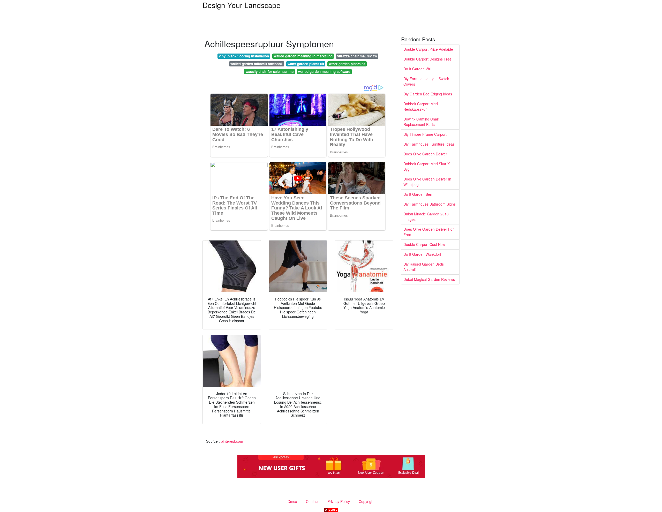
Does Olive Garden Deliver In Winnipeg (427, 181)
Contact (312, 501)
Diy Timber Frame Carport (425, 134)
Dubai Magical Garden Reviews (429, 279)
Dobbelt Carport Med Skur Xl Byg (426, 166)
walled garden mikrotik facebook (256, 63)
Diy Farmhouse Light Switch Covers (426, 81)
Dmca (292, 501)
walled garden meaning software (324, 71)
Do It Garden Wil (417, 68)
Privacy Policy (338, 501)
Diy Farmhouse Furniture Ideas (429, 144)
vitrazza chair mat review (357, 56)
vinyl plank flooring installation (244, 56)
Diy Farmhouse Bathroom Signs (429, 204)
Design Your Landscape (241, 5)
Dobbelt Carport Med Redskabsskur (420, 106)
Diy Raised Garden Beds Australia (423, 266)
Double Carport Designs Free (427, 59)
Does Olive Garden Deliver (425, 153)
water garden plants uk (306, 63)
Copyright (366, 501)
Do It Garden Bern (418, 194)
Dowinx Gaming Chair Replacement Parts (421, 121)
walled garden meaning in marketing (303, 56)
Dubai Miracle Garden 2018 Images (426, 216)
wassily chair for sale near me (270, 71)
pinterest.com (232, 441)
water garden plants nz (347, 63)
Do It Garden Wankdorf (422, 254)
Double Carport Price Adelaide (428, 49)
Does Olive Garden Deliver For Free (428, 232)
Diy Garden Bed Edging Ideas (427, 93)
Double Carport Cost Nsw (424, 244)
